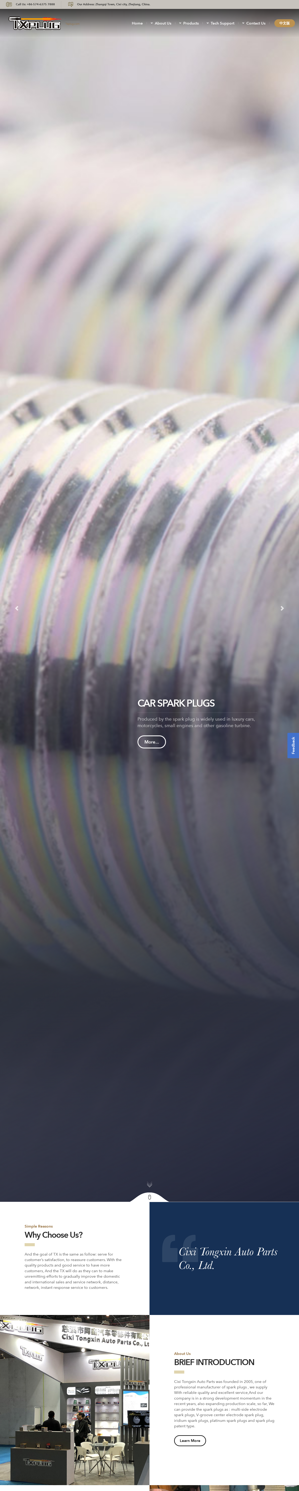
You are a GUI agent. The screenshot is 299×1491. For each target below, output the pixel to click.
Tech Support (222, 23)
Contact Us (255, 23)
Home (137, 23)
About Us (163, 23)
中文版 (284, 23)
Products (191, 23)
